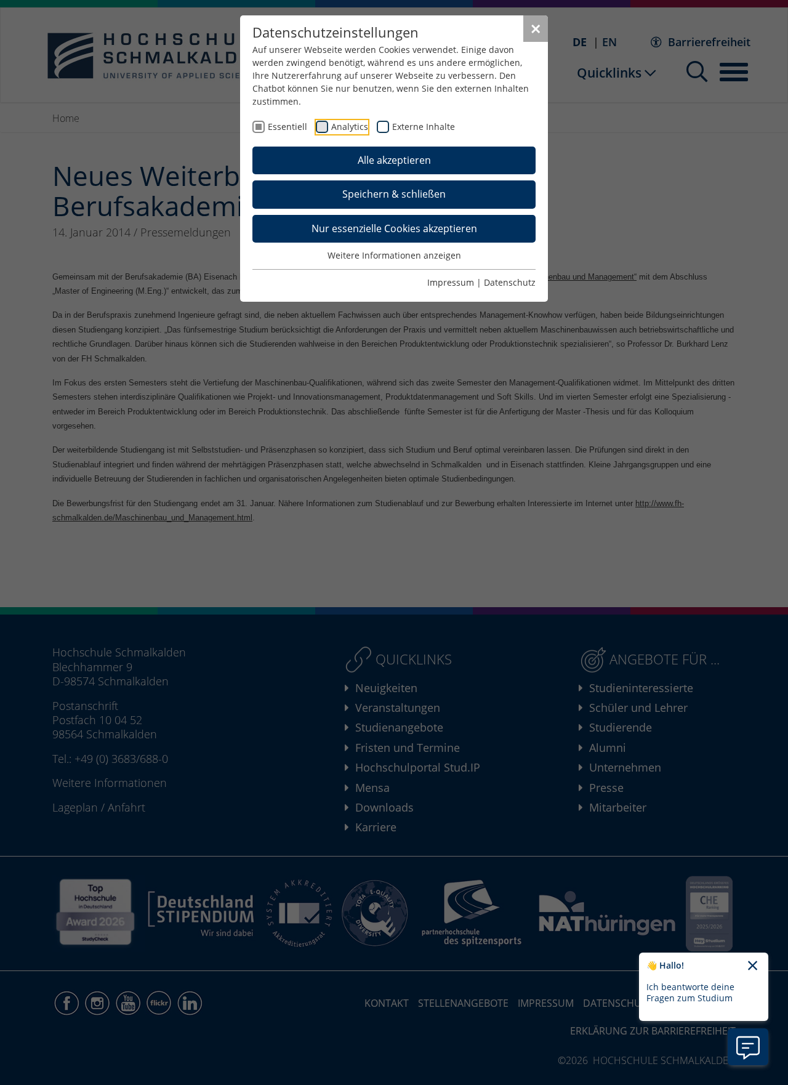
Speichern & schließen (394, 194)
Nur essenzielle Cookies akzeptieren (394, 228)
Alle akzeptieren (394, 160)
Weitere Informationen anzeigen (394, 255)
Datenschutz (510, 282)
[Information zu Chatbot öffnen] (748, 1046)
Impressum (450, 282)
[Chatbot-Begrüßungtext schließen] (752, 966)
